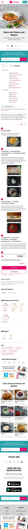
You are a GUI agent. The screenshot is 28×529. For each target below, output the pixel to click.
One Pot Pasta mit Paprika (19, 434)
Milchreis (3, 433)
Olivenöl (14, 102)
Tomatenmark (15, 84)
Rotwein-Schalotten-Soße (20, 402)
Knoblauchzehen (16, 80)
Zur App (25, 2)
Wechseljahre (13, 351)
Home (7, 511)
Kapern (14, 82)
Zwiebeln (14, 76)
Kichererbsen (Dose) (17, 74)
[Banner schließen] (25, 256)
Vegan (7, 5)
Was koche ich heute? (21, 511)
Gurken (14, 94)
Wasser (14, 86)
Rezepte (2, 5)
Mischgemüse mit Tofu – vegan (7, 402)
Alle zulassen (14, 267)
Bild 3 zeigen (15, 27)
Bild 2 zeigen (14, 27)
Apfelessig (14, 100)
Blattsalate (14, 92)
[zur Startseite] (14, 2)
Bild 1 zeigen (12, 27)
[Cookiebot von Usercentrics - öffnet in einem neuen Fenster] (17, 256)
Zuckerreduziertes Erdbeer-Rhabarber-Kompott (20, 418)
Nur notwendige (14, 271)
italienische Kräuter (17, 87)
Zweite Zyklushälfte (8, 354)
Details (22, 263)
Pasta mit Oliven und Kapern (16, 5)
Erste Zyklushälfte (7, 348)
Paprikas (14, 96)
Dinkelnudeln (15, 73)
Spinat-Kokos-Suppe (6, 417)
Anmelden (23, 59)
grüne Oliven (15, 78)
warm (4, 351)
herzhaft (18, 348)
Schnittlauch (15, 98)
